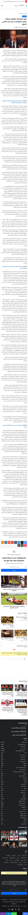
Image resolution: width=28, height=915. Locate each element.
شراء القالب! (4, 905)
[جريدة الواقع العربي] (19, 6)
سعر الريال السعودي (13, 862)
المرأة (25, 788)
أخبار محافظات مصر (19, 750)
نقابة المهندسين (20, 864)
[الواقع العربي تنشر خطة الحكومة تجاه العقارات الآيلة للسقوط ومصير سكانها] (5, 844)
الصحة (25, 780)
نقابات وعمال (23, 823)
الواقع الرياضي (23, 798)
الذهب (18, 857)
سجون (20, 862)
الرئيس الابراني (5, 857)
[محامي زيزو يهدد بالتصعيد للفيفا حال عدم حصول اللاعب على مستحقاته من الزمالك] (7, 702)
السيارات (24, 777)
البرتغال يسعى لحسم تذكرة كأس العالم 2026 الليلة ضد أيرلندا (13, 1)
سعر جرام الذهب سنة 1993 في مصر (21, 638)
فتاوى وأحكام (23, 817)
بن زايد (11, 860)
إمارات (18, 855)
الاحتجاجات (8, 855)
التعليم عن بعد (22, 769)
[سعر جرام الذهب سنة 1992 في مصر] (7, 620)
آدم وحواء (23, 790)
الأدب (25, 752)
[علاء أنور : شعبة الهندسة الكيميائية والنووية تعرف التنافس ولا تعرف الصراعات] (21, 687)
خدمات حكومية (23, 813)
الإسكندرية (13, 855)
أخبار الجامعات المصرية (20, 767)
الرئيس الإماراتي (12, 857)
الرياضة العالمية (22, 803)
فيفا (25, 864)
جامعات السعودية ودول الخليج (19, 771)
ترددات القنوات (22, 811)
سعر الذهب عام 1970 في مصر (7, 639)
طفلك (24, 794)
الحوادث (24, 773)
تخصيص (25, 862)
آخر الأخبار (24, 742)
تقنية (9, 905)
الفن (25, 782)
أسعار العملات (23, 855)
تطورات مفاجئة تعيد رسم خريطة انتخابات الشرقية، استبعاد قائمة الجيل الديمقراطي (22, 712)
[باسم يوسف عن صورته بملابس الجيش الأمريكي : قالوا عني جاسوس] (23, 844)
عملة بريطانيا (6, 862)
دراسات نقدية (22, 754)
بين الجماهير (23, 807)
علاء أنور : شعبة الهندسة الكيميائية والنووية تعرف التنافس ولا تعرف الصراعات (21, 694)
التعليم (25, 765)
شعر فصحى (22, 759)
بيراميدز (7, 860)
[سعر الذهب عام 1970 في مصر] (7, 633)
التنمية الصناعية (23, 857)
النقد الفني (23, 786)
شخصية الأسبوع (23, 815)
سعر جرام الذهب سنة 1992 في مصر (8, 625)
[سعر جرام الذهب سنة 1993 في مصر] (21, 633)
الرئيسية (24, 13)
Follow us (25, 868)
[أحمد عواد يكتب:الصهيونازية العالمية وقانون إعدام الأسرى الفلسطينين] (23, 832)
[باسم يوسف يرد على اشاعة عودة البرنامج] (14, 845)
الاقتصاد (20, 13)
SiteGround (14, 903)
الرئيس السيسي (23, 860)
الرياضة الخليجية (22, 801)
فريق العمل (18, 905)
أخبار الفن (23, 784)
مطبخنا (23, 796)
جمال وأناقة (22, 792)
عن (21, 905)
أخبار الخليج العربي (21, 744)
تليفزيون (24, 809)
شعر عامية (23, 757)
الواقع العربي (16, 860)
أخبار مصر (23, 748)
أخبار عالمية (23, 746)
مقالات (24, 819)
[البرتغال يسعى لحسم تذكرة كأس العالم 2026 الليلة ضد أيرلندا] (7, 687)
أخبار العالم (12, 905)
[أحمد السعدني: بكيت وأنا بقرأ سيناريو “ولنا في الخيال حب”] (5, 838)
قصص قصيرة (22, 761)
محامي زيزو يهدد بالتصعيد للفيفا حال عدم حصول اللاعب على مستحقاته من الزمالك (7, 709)
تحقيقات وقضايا (22, 775)
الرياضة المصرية (22, 805)
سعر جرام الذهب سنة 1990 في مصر (21, 617)
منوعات (24, 821)
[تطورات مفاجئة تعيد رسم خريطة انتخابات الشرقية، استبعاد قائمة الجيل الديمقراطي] (21, 703)
